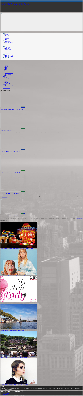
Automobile (7, 47)
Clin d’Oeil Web (8, 43)
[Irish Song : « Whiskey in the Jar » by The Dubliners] (10, 170)
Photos (4, 54)
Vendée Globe (8, 49)
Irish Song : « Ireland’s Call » (6, 130)
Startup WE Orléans (9, 42)
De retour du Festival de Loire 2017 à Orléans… (15, 330)
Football (7, 48)
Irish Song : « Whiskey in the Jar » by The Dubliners (10, 172)
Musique (7, 36)
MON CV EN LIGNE (6, 57)
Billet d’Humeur (8, 45)
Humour (7, 38)
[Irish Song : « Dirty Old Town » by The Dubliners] (10, 213)
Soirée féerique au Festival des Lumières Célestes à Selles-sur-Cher (13, 3)
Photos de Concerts (9, 55)
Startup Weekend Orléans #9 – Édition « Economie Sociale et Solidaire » (14, 4)
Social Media (7, 41)
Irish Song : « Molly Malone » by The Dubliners (10, 151)
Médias (4, 33)
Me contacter (5, 394)
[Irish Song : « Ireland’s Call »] (10, 128)
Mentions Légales (6, 393)
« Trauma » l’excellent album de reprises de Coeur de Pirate (16, 384)
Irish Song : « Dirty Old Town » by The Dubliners (10, 215)
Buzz (6, 39)
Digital (4, 40)
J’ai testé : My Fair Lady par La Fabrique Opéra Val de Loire (17, 302)
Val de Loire (7, 53)
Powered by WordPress (5, 391)
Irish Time (7, 51)
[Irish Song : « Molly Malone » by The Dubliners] (10, 149)
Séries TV (7, 35)
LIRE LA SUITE (73, 111)
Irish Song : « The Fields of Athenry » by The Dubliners (11, 109)
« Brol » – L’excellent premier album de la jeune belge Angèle (16, 275)
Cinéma (6, 34)
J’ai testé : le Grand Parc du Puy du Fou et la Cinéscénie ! (15, 357)
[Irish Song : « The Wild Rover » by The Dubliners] (10, 191)
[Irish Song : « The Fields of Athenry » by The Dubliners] (10, 107)
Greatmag (16, 391)
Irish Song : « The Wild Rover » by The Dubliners (10, 193)
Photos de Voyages (9, 56)
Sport (4, 46)
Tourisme (4, 50)
